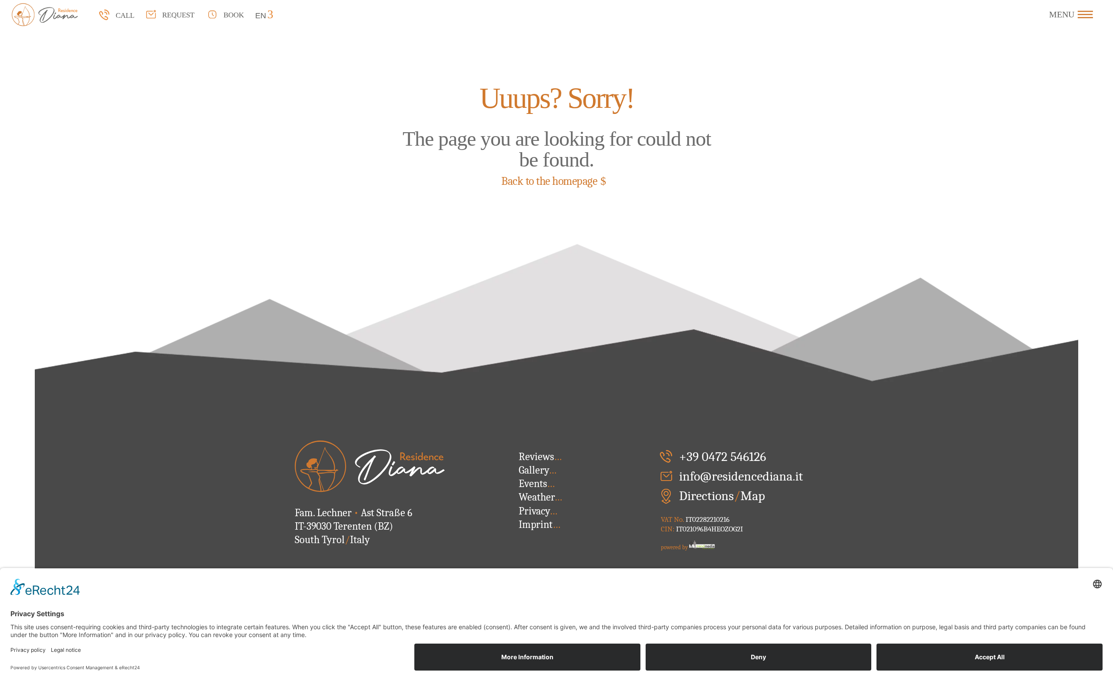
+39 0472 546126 (722, 456)
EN (260, 15)
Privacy (538, 511)
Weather (540, 497)
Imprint (539, 524)
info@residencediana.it (741, 476)
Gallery (537, 470)
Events (537, 483)
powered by (675, 547)
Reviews (540, 457)
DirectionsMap (722, 496)
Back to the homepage (549, 181)
